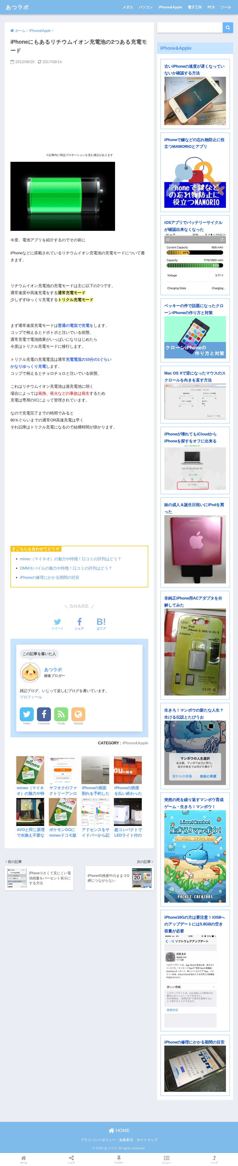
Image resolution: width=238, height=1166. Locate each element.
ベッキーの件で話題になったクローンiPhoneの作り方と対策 (194, 309)
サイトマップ (147, 1140)
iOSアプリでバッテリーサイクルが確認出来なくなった (193, 226)
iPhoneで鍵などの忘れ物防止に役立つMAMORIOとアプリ (194, 143)
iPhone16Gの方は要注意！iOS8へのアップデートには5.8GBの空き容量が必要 (194, 924)
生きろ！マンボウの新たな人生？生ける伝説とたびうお (194, 713)
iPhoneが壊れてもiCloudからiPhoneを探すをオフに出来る (190, 437)
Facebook (44, 723)
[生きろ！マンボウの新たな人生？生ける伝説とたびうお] (195, 753)
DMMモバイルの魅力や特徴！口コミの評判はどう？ (66, 568)
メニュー (166, 1162)
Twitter (26, 723)
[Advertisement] (79, 108)
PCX (211, 7)
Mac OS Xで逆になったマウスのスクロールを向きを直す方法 (195, 376)
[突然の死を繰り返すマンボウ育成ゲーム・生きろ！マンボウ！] (195, 856)
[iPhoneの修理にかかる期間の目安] (195, 1069)
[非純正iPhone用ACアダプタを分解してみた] (195, 652)
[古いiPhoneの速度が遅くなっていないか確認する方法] (195, 101)
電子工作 (195, 7)
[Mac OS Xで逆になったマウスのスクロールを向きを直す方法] (195, 401)
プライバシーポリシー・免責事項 (107, 1140)
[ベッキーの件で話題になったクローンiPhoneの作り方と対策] (195, 337)
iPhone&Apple (170, 7)
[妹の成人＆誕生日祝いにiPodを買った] (195, 549)
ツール (226, 7)
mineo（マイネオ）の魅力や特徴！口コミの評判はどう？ (70, 559)
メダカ (127, 7)
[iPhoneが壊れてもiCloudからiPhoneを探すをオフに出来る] (195, 467)
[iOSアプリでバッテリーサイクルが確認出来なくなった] (195, 262)
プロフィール (31, 697)
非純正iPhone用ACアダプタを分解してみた (193, 601)
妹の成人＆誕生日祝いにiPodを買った (194, 508)
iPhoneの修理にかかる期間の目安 (49, 577)
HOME (122, 1130)
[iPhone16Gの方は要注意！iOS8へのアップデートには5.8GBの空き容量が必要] (195, 980)
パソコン (146, 7)
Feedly (61, 723)
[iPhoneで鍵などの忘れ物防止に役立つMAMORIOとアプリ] (195, 179)
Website (78, 723)
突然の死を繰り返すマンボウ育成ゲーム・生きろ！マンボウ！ (194, 803)
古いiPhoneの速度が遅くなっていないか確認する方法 (194, 69)
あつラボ (17, 7)
